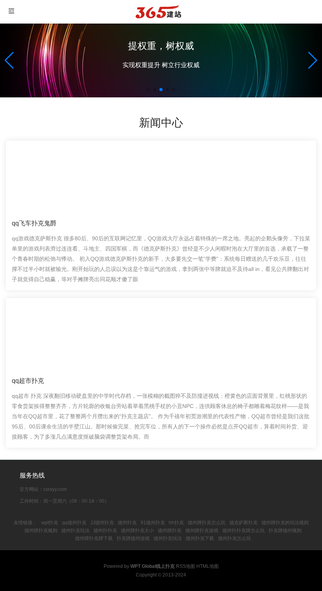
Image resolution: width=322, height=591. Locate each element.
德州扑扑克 (105, 530)
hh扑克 (176, 522)
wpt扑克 (49, 522)
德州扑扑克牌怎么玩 (243, 530)
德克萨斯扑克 (243, 522)
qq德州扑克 (74, 522)
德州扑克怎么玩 (234, 538)
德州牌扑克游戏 (201, 530)
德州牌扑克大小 (137, 530)
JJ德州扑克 (102, 522)
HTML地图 (207, 566)
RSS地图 (185, 566)
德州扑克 (127, 522)
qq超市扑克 (28, 380)
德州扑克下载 (200, 538)
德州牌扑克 (169, 530)
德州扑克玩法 (75, 530)
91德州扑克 (153, 522)
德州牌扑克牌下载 (94, 538)
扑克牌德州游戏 (133, 538)
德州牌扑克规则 (40, 530)
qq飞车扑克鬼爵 (34, 223)
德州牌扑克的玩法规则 (285, 522)
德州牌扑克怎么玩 (206, 522)
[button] (312, 60)
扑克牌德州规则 (285, 530)
